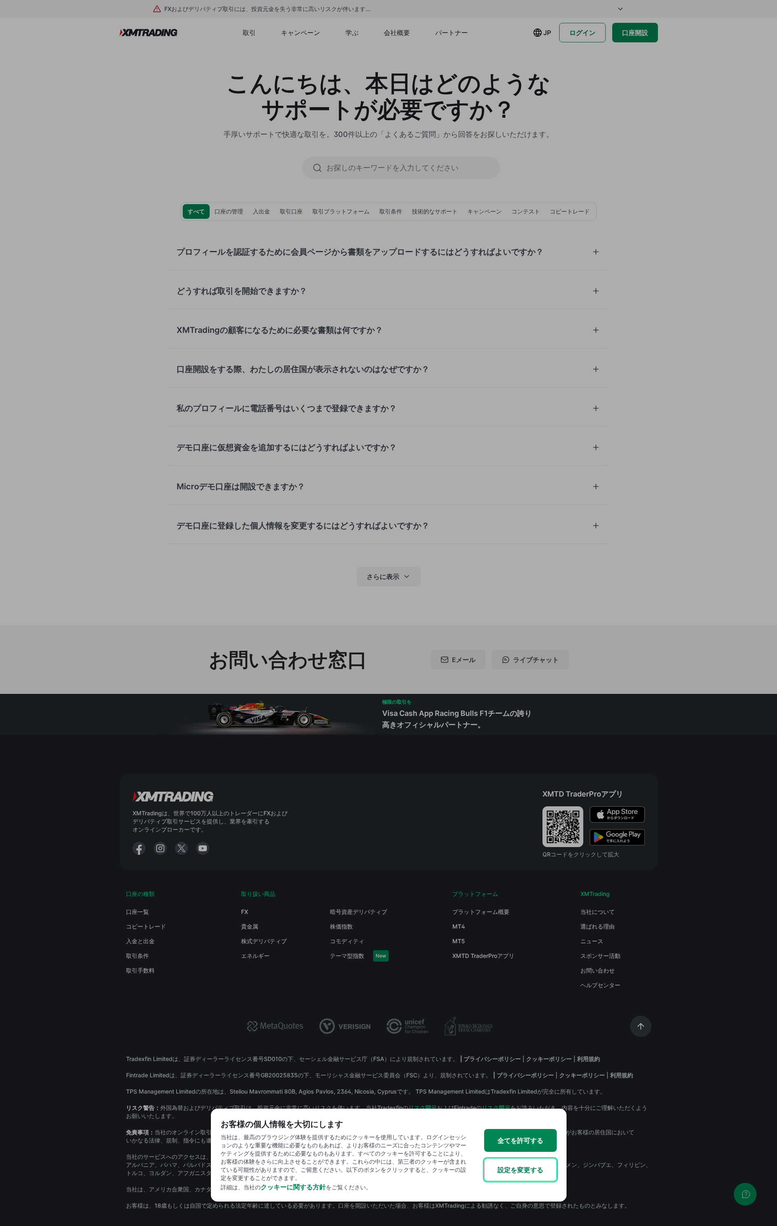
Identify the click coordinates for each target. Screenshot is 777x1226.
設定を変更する (520, 1170)
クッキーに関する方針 (293, 1187)
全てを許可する (520, 1140)
